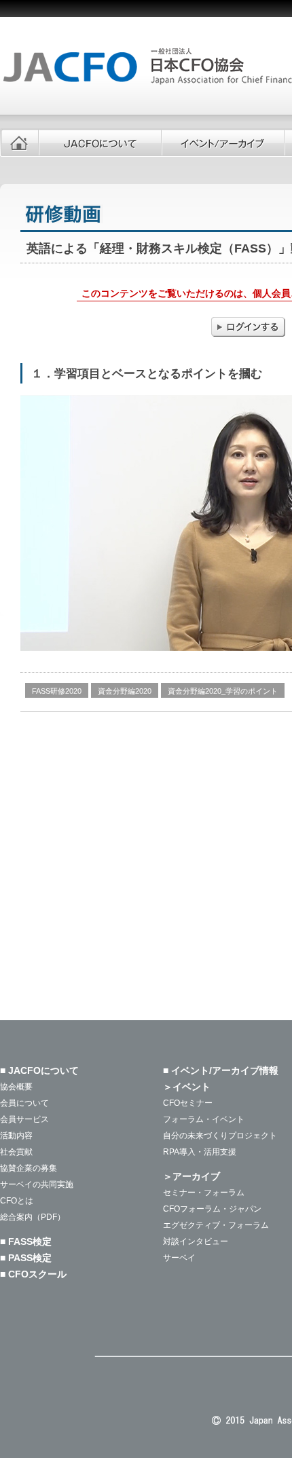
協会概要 (16, 1086)
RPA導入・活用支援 (199, 1152)
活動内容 (16, 1135)
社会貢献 (16, 1152)
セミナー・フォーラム (203, 1192)
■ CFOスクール (33, 1274)
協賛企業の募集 (28, 1168)
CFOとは (16, 1200)
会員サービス (24, 1119)
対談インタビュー (195, 1241)
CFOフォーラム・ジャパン (212, 1209)
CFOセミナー (188, 1103)
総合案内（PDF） (32, 1217)
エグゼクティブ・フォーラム (216, 1225)
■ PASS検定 (26, 1257)
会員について (24, 1103)
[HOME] (19, 142)
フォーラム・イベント (203, 1119)
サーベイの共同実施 (36, 1184)
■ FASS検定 (26, 1241)
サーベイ (179, 1258)
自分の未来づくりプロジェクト (220, 1135)
